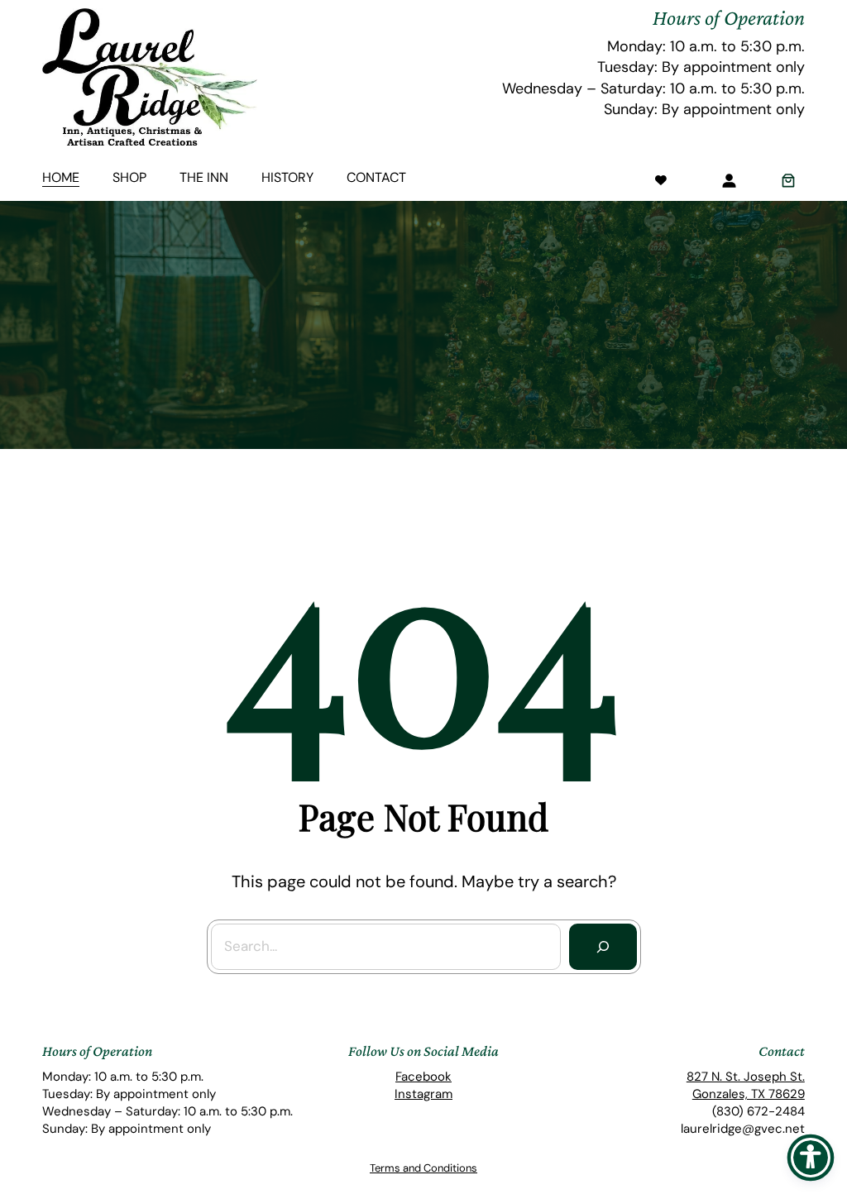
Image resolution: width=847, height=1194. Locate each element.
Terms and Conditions (423, 1168)
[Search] (603, 947)
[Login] (728, 180)
